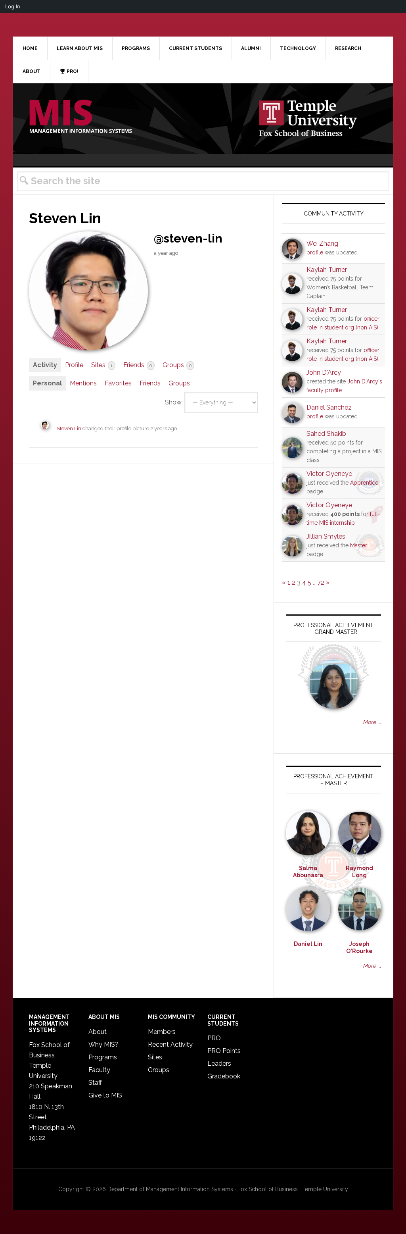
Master (358, 545)
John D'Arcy (323, 372)
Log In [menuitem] (12, 6)
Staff (95, 1082)
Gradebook (223, 1076)
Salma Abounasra (308, 871)
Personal (47, 383)
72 (320, 582)
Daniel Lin (308, 944)
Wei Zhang (322, 243)
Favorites (118, 383)
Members (162, 1032)
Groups (177, 365)
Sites (102, 365)
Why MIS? (103, 1044)
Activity (45, 365)
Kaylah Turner (326, 269)
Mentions (83, 383)
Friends (137, 365)
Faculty (99, 1070)
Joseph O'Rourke (359, 947)
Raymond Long (359, 871)
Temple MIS (80, 117)
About (97, 1032)
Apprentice (364, 482)
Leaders (219, 1063)
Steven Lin (69, 428)
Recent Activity (170, 1044)
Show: (174, 402)
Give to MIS (105, 1095)
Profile (74, 365)
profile (314, 252)
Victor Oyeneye (329, 473)
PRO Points (224, 1051)
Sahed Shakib (326, 433)
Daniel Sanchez (329, 407)
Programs (102, 1057)
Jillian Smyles (325, 536)
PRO (214, 1038)
